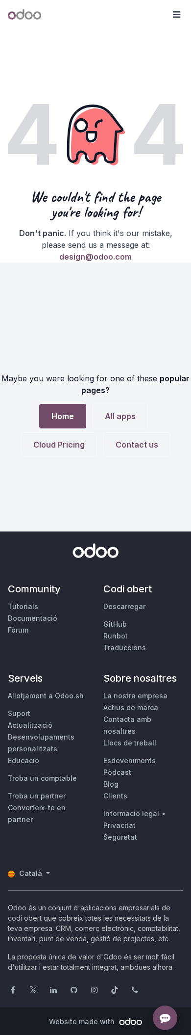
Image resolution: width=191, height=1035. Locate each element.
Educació (23, 760)
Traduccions (124, 647)
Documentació (32, 618)
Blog (111, 784)
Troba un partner (37, 796)
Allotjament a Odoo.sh (46, 695)
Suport (19, 713)
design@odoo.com (95, 257)
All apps (120, 416)
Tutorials (23, 606)
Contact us (137, 445)
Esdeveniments (129, 760)
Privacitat (119, 825)
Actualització (30, 725)
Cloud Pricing (59, 445)
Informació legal (131, 813)
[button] (176, 14)
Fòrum (18, 630)
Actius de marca (130, 707)
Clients (115, 796)
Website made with (83, 1021)
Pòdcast (117, 772)
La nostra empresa (135, 695)
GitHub (115, 624)
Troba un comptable (42, 778)
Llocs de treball (129, 743)
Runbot (115, 636)
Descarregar (124, 606)
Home (62, 416)
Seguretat (120, 837)
